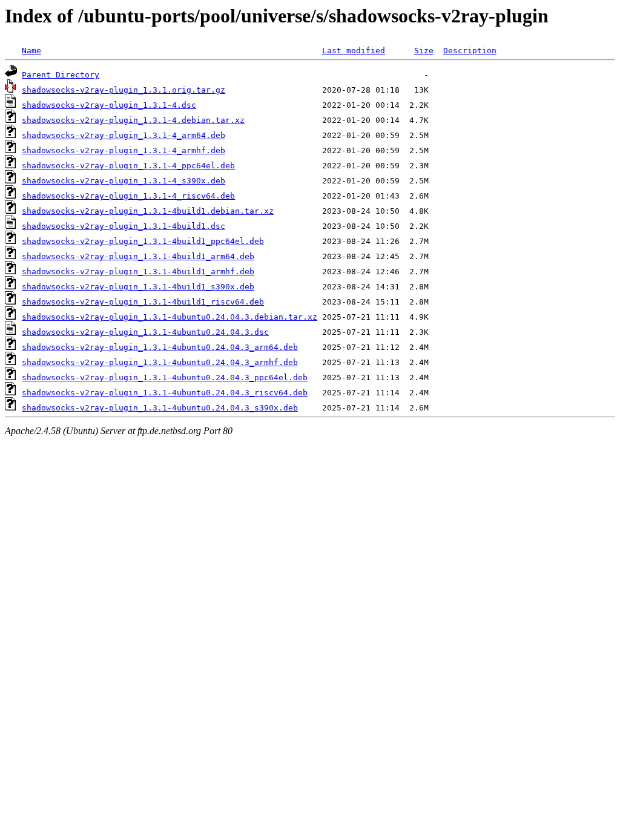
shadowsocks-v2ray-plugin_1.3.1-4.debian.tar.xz (133, 120)
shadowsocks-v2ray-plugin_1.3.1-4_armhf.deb (123, 150)
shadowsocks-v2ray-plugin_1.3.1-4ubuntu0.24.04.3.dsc (145, 332)
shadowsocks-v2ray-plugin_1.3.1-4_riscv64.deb (128, 195)
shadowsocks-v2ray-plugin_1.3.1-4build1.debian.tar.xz (148, 211)
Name (31, 50)
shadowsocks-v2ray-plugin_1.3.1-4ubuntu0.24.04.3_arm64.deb (160, 347)
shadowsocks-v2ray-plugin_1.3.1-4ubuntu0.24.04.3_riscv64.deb (165, 392)
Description (469, 50)
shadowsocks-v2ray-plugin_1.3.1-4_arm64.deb (123, 135)
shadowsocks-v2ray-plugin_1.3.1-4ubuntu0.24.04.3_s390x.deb (160, 407)
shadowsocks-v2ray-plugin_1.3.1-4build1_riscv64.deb (143, 301)
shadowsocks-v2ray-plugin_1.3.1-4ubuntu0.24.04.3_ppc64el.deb (165, 377)
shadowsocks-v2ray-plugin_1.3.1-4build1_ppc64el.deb (143, 241)
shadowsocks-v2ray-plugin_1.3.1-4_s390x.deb (123, 180)
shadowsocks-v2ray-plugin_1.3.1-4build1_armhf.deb (138, 271)
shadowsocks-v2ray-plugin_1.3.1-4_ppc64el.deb (128, 165)
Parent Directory (60, 74)
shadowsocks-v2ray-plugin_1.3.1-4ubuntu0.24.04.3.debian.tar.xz (169, 316)
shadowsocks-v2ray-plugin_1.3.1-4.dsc (109, 105)
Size (424, 50)
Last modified (353, 50)
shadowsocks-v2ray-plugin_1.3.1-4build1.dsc (123, 226)
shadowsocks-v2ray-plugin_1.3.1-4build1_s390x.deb (138, 286)
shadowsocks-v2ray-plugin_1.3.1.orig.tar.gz (123, 89)
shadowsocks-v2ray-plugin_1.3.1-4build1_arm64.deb (138, 256)
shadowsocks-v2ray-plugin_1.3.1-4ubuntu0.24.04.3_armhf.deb (160, 362)
